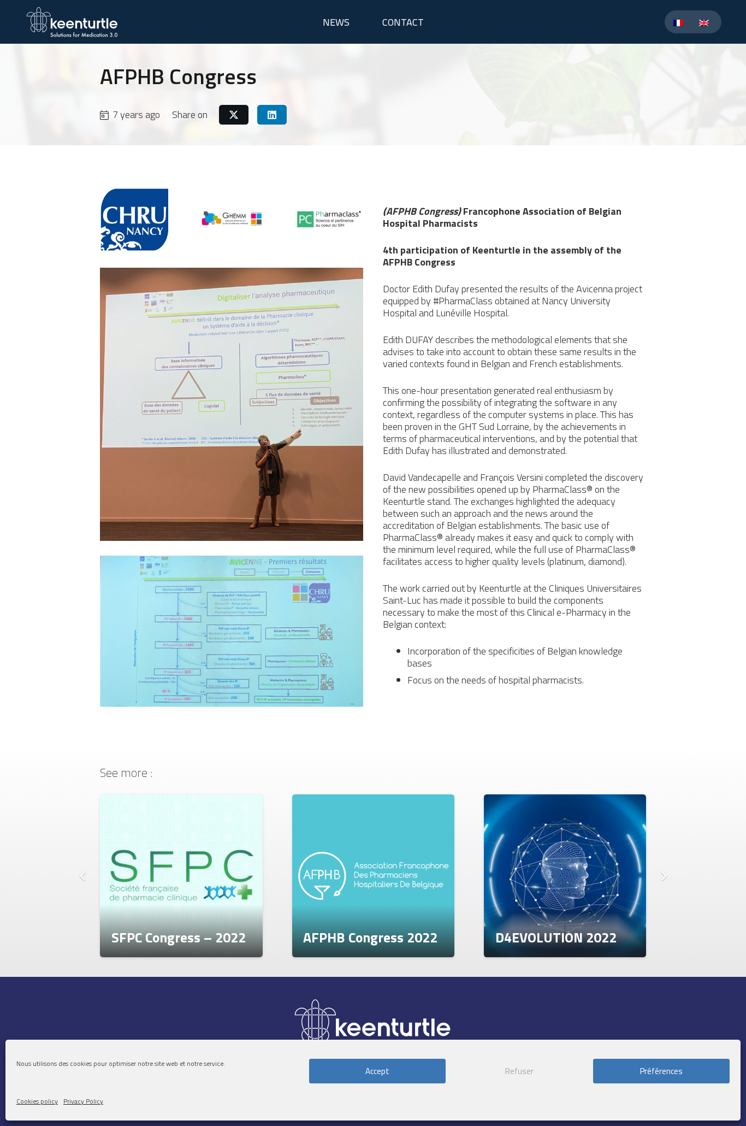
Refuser (519, 1071)
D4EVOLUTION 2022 (556, 937)
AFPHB (397, 262)
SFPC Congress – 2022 (178, 937)
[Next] (663, 876)
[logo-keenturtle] (72, 21)
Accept (377, 1071)
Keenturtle (496, 250)
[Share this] (233, 115)
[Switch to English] (706, 22)
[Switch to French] (680, 22)
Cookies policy (37, 1101)
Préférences (661, 1071)
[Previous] (83, 876)
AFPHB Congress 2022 (370, 937)
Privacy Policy (83, 1101)
